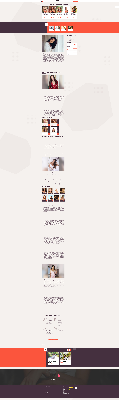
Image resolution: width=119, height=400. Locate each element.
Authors (64, 392)
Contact (64, 391)
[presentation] (44, 11)
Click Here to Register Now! (53, 339)
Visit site (45, 17)
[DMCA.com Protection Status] (71, 388)
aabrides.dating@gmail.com (65, 393)
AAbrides (45, 344)
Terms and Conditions (65, 389)
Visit (75, 44)
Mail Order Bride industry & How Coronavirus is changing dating (47, 393)
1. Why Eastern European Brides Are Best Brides (71, 37)
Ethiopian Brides (56, 193)
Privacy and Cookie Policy (65, 388)
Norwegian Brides (50, 193)
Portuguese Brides (44, 193)
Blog (63, 390)
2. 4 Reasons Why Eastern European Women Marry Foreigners (71, 40)
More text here (50, 363)
